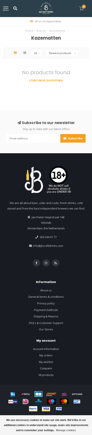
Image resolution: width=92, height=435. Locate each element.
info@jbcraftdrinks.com (48, 246)
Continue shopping (46, 80)
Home (30, 30)
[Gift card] (77, 394)
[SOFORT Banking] (51, 394)
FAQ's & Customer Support (46, 323)
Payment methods (46, 310)
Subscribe (74, 138)
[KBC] (38, 401)
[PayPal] (33, 409)
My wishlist (46, 362)
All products (46, 375)
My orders (46, 355)
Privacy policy (46, 303)
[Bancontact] (77, 401)
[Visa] (46, 409)
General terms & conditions (46, 297)
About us (46, 290)
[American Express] (12, 394)
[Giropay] (12, 401)
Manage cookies (66, 430)
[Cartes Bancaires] (38, 394)
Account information (46, 349)
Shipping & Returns (46, 316)
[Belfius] (25, 394)
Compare (46, 368)
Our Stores (46, 329)
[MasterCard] (64, 401)
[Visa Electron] (58, 409)
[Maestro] (51, 401)
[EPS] (64, 394)
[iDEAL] (25, 401)
